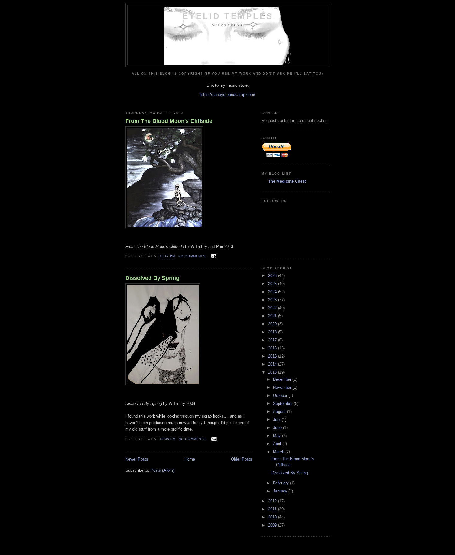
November (282, 387)
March (279, 451)
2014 (273, 364)
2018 (273, 332)
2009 (273, 525)
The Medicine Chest (287, 181)
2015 (273, 356)
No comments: (193, 256)
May (277, 435)
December (282, 379)
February (281, 483)
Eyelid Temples (228, 16)
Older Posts (241, 459)
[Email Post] (213, 256)
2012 (273, 501)
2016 (273, 348)
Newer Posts (136, 459)
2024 (273, 291)
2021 (273, 316)
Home (189, 459)
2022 (273, 308)
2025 (273, 283)
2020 (273, 324)
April (277, 443)
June (278, 427)
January (280, 491)
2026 (273, 275)
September (283, 403)
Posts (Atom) (162, 470)
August (280, 411)
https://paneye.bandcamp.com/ (227, 94)
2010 (273, 517)
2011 (273, 509)
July (277, 419)
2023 (273, 299)
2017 (273, 340)
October (280, 395)
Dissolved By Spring (152, 278)
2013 (273, 372)
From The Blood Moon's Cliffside (168, 121)
